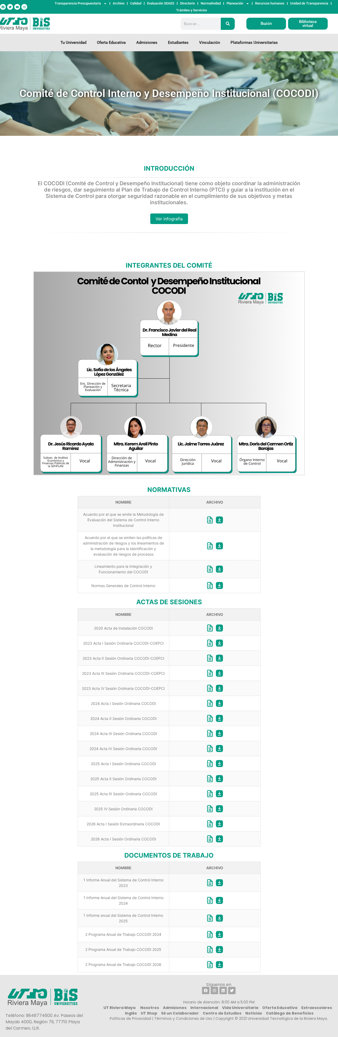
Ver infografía (169, 218)
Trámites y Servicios (191, 10)
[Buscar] (228, 24)
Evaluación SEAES (160, 3)
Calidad (135, 3)
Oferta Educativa (111, 42)
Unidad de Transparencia (309, 3)
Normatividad (211, 3)
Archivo (118, 3)
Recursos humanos (269, 3)
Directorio (187, 3)
